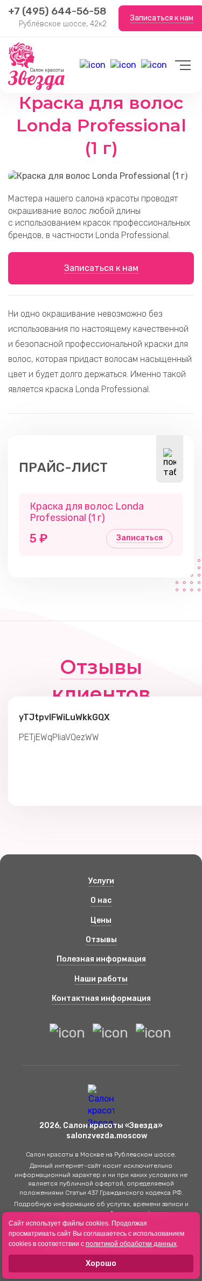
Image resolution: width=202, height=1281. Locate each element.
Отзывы (101, 939)
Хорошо (101, 1263)
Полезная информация (101, 959)
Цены (101, 920)
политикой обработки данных (131, 1244)
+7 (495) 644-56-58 (57, 11)
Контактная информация (101, 998)
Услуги (101, 881)
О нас (101, 900)
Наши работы (101, 979)
